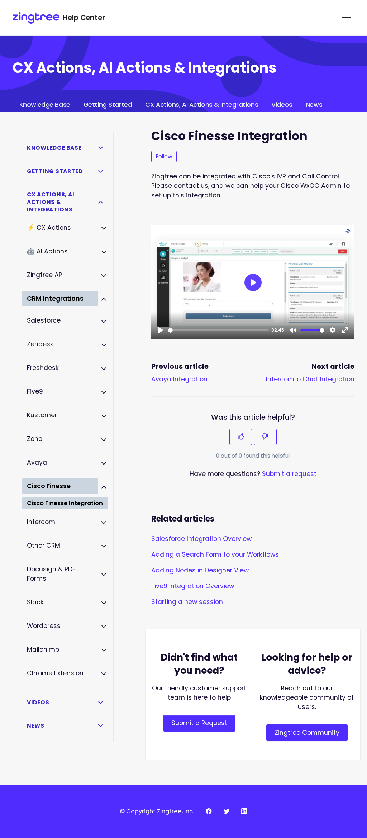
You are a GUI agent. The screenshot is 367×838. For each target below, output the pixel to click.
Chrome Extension (55, 673)
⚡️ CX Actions (49, 227)
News (314, 104)
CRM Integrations (55, 298)
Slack (35, 602)
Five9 (35, 391)
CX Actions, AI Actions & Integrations (201, 104)
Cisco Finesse (49, 486)
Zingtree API (45, 275)
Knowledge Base (44, 104)
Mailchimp (43, 649)
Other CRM (43, 545)
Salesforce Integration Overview (201, 538)
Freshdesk (43, 367)
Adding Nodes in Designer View (200, 570)
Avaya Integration (179, 379)
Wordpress (44, 626)
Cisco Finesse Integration (65, 503)
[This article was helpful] (240, 437)
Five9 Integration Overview (192, 586)
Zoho (34, 438)
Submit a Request (199, 723)
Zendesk (40, 344)
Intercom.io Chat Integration (310, 379)
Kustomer (42, 415)
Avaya (37, 462)
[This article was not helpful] (265, 437)
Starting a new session (187, 601)
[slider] (218, 330)
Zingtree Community (307, 732)
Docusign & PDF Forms (51, 574)
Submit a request (289, 474)
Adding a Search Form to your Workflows (215, 554)
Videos (281, 104)
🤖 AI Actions (47, 251)
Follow (164, 156)
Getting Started (108, 104)
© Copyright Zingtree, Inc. (157, 811)
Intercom (41, 522)
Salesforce (44, 320)
